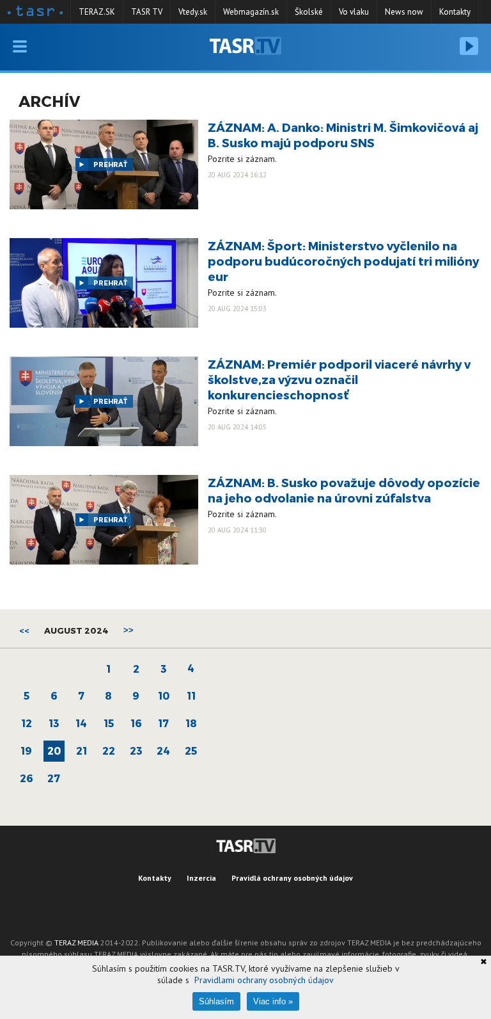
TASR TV (146, 11)
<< (24, 630)
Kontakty (455, 11)
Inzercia (201, 878)
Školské (309, 11)
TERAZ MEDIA (76, 942)
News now (404, 11)
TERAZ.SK (97, 11)
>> (128, 630)
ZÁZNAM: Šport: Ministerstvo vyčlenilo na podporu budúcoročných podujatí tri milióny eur (343, 261)
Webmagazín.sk (251, 11)
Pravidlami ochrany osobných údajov (264, 980)
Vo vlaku (354, 11)
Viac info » (273, 1001)
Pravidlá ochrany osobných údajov (292, 878)
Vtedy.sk (192, 11)
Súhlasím (216, 1001)
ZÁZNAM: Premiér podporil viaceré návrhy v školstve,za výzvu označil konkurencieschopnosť (339, 379)
